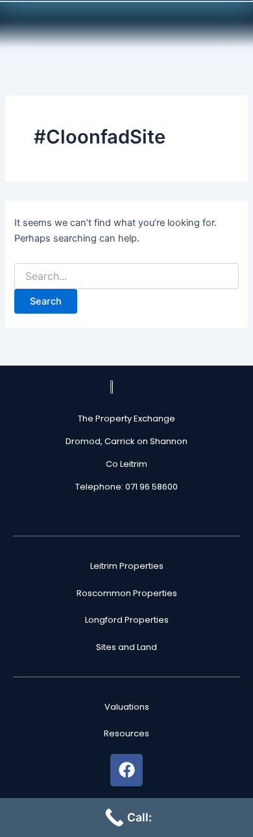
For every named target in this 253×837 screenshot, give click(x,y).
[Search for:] (126, 276)
